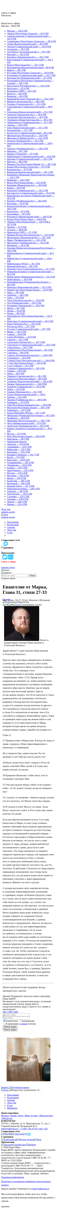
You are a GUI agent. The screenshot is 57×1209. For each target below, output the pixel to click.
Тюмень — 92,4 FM (16, 397)
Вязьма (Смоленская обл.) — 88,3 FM (25, 101)
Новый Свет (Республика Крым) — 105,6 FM (29, 290)
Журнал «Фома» (9, 1115)
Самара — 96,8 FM (16, 334)
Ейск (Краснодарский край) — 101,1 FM (27, 127)
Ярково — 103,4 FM (17, 504)
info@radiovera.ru (9, 1128)
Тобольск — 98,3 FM (17, 491)
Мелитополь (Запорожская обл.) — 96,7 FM (29, 237)
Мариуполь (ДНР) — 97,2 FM (22, 232)
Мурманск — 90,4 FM (18, 245)
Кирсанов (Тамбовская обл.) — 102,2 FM (27, 190)
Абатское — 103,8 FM (18, 444)
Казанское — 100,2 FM (18, 481)
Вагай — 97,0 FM (16, 457)
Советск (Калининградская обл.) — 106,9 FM (29, 355)
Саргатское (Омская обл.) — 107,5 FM (26, 342)
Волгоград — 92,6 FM (18, 88)
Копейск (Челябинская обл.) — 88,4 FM (26, 201)
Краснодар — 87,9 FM (18, 211)
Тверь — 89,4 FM (15, 373)
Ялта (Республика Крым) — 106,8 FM (26, 436)
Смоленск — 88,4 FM (17, 352)
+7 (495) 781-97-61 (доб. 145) (33, 1128)
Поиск (32, 575)
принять (5, 1206)
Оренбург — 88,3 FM (17, 295)
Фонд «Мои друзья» (28, 1115)
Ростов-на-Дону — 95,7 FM (20, 326)
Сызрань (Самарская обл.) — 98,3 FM (25, 368)
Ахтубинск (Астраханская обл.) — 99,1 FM (28, 52)
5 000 (15, 1012)
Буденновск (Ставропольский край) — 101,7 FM (31, 75)
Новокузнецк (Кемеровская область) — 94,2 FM (31, 277)
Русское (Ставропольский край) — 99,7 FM (28, 329)
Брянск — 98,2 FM (16, 70)
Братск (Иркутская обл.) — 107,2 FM (25, 65)
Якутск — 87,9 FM (16, 434)
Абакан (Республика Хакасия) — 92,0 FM (28, 33)
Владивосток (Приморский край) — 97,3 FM (29, 78)
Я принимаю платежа (21, 1024)
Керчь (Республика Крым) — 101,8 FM (26, 182)
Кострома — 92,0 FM (17, 203)
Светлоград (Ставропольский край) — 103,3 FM (31, 345)
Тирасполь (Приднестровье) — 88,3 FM (27, 379)
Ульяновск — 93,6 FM (18, 402)
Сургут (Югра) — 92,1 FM (20, 365)
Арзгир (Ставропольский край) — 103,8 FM (29, 46)
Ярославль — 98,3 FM (18, 439)
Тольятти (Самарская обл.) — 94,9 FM (26, 386)
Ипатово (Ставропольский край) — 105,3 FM (29, 159)
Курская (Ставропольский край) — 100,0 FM (29, 216)
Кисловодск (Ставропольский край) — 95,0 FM (31, 193)
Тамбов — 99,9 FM (16, 371)
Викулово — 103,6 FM (18, 460)
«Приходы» (7, 1118)
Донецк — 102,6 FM (17, 125)
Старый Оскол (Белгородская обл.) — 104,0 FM (30, 360)
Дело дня (5, 509)
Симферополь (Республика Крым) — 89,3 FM (30, 350)
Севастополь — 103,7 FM (19, 347)
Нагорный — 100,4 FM (18, 483)
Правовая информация (12, 1177)
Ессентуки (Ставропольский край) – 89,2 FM (29, 133)
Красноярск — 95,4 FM (18, 214)
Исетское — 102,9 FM (18, 475)
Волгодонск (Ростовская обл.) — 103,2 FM (28, 86)
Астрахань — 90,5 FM (18, 49)
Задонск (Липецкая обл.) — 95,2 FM (25, 141)
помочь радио (8, 512)
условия (23, 1024)
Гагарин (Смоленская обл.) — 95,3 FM (26, 104)
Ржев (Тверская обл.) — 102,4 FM (23, 324)
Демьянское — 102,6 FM (19, 465)
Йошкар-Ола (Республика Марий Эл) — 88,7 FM (31, 164)
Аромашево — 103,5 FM (19, 447)
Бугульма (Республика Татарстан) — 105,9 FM (30, 73)
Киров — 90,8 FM (16, 188)
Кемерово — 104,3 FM (18, 180)
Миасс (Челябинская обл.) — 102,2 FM (26, 240)
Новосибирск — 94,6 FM (19, 279)
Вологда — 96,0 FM (17, 93)
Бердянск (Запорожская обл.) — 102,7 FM (28, 57)
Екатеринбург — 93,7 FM (19, 130)
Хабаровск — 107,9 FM (18, 410)
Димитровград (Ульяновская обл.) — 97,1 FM (29, 122)
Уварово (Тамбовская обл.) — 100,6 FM (26, 399)
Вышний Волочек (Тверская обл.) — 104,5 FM (30, 99)
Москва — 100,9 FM (17, 31)
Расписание (13, 524)
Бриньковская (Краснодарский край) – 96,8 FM (30, 67)
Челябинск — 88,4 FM (18, 418)
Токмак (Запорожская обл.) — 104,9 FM (27, 384)
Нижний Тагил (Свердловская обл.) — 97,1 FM (30, 269)
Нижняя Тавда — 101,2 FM (20, 486)
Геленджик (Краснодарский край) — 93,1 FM (29, 112)
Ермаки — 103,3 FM (17, 468)
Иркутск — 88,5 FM (17, 161)
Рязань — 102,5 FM (16, 331)
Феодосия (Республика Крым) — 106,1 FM (28, 407)
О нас (10, 532)
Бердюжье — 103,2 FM (18, 452)
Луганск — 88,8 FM (17, 229)
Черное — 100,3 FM (17, 502)
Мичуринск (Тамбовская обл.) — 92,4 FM (28, 243)
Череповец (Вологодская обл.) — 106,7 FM (28, 420)
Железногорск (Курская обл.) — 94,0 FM (27, 135)
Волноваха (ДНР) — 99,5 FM (21, 91)
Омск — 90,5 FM (15, 292)
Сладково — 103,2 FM (18, 496)
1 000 (9, 1012)
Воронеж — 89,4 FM (17, 96)
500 (4, 1012)
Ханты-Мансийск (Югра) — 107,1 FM (26, 413)
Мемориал (12, 1108)
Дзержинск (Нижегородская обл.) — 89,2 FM (29, 120)
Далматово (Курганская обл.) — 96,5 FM (27, 117)
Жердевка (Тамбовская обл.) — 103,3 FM (27, 138)
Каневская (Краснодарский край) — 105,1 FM (30, 172)
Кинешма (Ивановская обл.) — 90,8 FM (27, 185)
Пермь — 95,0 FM (16, 311)
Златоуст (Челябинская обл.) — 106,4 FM (27, 148)
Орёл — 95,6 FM (15, 297)
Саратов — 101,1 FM (17, 339)
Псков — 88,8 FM (16, 313)
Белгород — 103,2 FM (18, 54)
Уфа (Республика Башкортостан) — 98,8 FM (29, 405)
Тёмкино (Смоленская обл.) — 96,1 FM (26, 376)
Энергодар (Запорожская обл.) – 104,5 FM (28, 426)
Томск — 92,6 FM (16, 389)
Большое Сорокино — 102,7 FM (23, 454)
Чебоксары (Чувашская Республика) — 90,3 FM (31, 415)
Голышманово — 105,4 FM (20, 462)
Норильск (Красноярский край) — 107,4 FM (29, 287)
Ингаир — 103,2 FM (17, 473)
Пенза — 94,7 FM (16, 308)
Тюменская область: (17, 441)
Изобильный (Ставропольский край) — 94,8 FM (31, 156)
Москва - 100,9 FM (10, 26)
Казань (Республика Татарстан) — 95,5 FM (28, 167)
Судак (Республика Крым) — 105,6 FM (26, 363)
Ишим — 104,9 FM (16, 478)
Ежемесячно (12, 1021)
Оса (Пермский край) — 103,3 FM (24, 303)
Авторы (11, 527)
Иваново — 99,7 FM (17, 151)
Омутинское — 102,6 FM (19, 494)
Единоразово (28, 1021)
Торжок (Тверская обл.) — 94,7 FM (24, 392)
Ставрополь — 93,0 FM (18, 358)
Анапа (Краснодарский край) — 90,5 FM (27, 44)
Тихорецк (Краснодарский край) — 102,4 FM (29, 381)
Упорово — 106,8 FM (17, 499)
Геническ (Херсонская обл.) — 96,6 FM (26, 114)
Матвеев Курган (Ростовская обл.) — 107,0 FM (30, 235)
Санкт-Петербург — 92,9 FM (21, 337)
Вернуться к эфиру (10, 23)
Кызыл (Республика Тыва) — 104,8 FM (26, 219)
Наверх (5, 1087)
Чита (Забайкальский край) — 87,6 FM (26, 423)
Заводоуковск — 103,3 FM (20, 470)
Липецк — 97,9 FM (16, 227)
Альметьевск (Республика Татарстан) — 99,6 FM (31, 41)
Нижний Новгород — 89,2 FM (22, 266)
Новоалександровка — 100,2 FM (23, 488)
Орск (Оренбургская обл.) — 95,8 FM (25, 300)
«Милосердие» (46, 1115)
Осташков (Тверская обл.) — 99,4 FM (25, 305)
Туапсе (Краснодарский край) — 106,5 (26, 394)
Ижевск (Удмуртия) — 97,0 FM (22, 154)
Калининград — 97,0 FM (19, 169)
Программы (13, 522)
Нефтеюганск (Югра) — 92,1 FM (23, 263)
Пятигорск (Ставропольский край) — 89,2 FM (30, 321)
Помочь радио (10, 1027)
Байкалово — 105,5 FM (18, 449)
